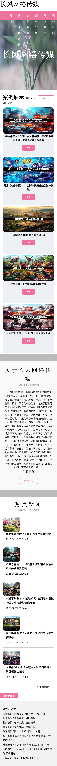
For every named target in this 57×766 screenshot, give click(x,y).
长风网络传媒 (19, 4)
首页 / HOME (10, 709)
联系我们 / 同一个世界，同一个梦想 (21, 731)
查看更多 (28, 471)
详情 (28, 148)
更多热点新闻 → (45, 687)
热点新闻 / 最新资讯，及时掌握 (19, 718)
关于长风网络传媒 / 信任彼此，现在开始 (24, 714)
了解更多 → (28, 481)
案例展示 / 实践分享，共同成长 (19, 727)
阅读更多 (46, 98)
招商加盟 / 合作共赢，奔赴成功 (19, 722)
